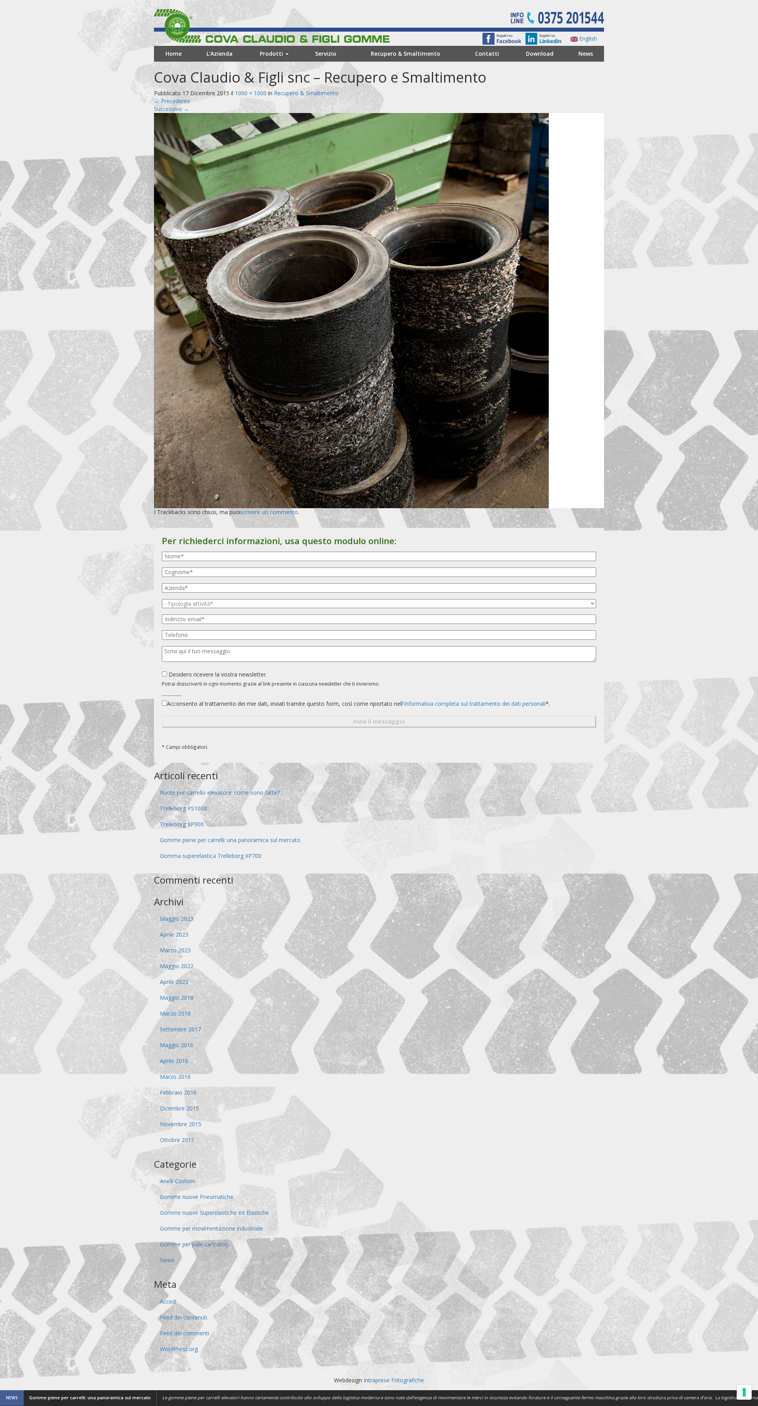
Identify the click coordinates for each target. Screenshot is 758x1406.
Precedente (172, 101)
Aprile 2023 (174, 934)
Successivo (171, 109)
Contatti (487, 53)
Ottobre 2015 (177, 1140)
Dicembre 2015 (179, 1108)
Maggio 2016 (176, 1045)
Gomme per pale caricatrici (194, 1244)
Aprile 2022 (174, 982)
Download (539, 53)
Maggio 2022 (176, 966)
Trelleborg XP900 (182, 824)
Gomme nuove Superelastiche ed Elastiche (214, 1212)
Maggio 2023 (176, 918)
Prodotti (272, 53)
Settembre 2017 (180, 1029)
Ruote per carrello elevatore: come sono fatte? (220, 792)
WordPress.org (179, 1349)
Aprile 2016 (174, 1061)
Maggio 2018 (176, 997)
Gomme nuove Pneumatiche (196, 1197)
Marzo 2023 (175, 950)
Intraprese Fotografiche (394, 1380)
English (587, 38)
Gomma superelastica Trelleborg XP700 (210, 855)
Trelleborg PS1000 (183, 808)
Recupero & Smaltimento (405, 53)
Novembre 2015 (180, 1124)
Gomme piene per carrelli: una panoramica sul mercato (230, 840)
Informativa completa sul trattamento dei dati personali (475, 703)
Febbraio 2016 (178, 1092)
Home (173, 53)
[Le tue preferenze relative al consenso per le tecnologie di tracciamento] (744, 1392)
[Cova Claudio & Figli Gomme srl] (287, 25)
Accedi (168, 1301)
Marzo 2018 (175, 1013)
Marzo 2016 (175, 1076)
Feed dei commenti (184, 1333)
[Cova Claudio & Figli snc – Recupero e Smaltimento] (351, 309)
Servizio (325, 53)
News (585, 53)
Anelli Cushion (177, 1181)
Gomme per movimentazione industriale (211, 1228)
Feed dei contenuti (183, 1317)
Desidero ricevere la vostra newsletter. (217, 674)
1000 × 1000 (250, 93)
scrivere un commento (269, 512)
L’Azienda (219, 53)
